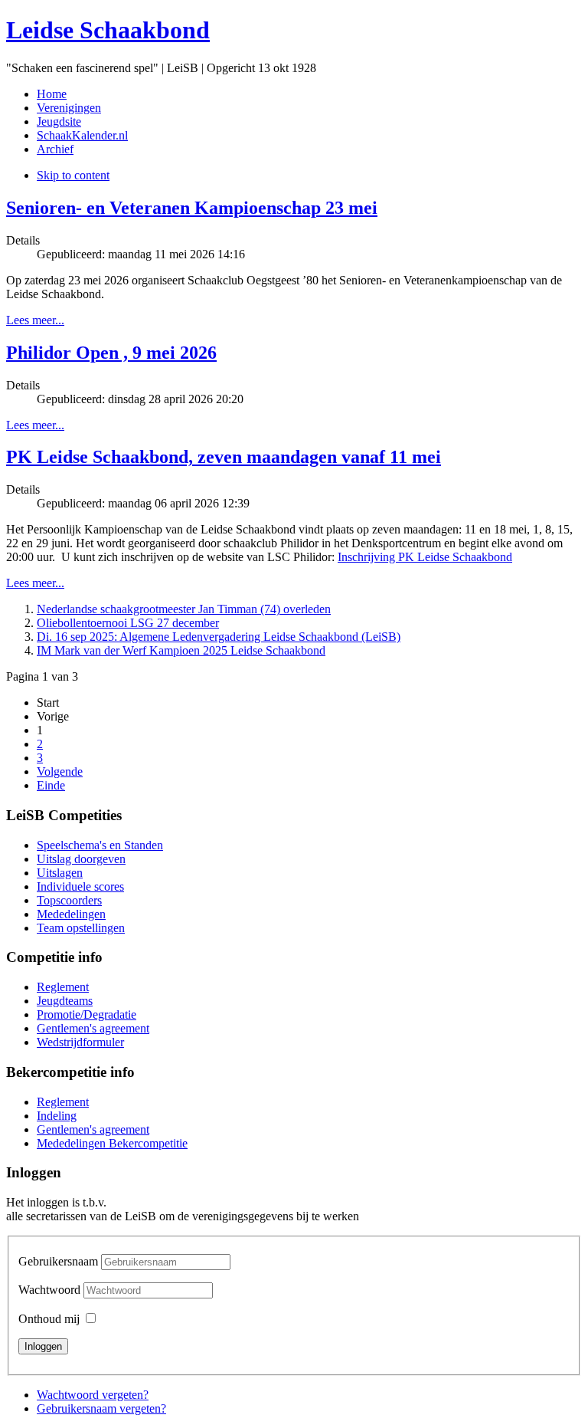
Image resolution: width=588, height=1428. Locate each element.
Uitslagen (60, 872)
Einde (51, 785)
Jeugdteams (65, 1000)
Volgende (60, 771)
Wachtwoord (50, 1289)
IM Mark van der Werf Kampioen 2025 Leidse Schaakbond (181, 650)
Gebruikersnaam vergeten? (101, 1408)
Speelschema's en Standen (100, 845)
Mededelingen (71, 914)
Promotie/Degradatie (86, 1014)
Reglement (63, 986)
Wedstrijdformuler (80, 1042)
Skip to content (73, 175)
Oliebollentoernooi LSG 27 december (128, 622)
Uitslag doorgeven (81, 858)
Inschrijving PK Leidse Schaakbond (425, 556)
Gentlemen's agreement (93, 1028)
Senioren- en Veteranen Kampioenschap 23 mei (191, 208)
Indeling (57, 1115)
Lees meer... (35, 320)
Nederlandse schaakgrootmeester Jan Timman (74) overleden (184, 609)
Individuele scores (80, 886)
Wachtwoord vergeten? (93, 1394)
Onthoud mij (49, 1318)
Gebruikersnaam (58, 1261)
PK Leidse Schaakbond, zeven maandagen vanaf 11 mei (223, 457)
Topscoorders (69, 900)
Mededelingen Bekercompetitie (112, 1143)
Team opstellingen (81, 927)
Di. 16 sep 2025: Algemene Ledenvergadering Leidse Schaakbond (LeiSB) (218, 636)
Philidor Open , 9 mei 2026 (111, 353)
